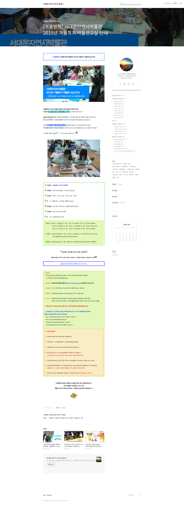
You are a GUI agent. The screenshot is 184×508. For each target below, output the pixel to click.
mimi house (132, 486)
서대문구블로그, (116, 166)
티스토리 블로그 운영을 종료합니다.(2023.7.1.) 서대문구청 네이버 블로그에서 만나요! (70, 460)
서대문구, (131, 174)
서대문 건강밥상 (119, 131)
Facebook (115, 203)
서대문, (137, 174)
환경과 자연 (119, 104)
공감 (130, 471)
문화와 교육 (119, 101)
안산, (113, 172)
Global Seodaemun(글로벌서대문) (124, 151)
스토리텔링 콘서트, (117, 164)
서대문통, (137, 169)
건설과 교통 (119, 111)
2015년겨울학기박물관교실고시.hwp (74, 264)
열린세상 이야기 (120, 127)
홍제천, (114, 177)
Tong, (117, 172)
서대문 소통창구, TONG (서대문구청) (134, 466)
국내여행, (131, 172)
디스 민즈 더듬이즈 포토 (134, 481)
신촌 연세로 (118, 142)
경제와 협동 (119, 106)
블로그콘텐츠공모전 (120, 149)
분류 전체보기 (118, 95)
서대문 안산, (115, 174)
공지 (114, 121)
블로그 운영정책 (47, 495)
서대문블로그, (125, 166)
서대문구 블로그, (127, 164)
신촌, (118, 177)
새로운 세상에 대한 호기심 (134, 490)
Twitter (122, 203)
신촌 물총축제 (119, 144)
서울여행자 (132, 477)
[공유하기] (49, 407)
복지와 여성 (119, 108)
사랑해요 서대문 (118, 99)
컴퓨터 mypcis (133, 474)
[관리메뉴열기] (180, 3)
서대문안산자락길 (120, 139)
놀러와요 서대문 (118, 137)
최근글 (114, 184)
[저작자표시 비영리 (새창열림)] (63, 408)
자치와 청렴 (118, 113)
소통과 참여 (119, 117)
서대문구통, (125, 172)
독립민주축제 (119, 146)
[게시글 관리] (51, 407)
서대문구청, (115, 169)
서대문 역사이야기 (120, 134)
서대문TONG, (130, 169)
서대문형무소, (122, 169)
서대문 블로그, (133, 166)
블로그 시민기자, (123, 174)
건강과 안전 (119, 115)
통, (120, 172)
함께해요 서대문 (118, 124)
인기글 (120, 184)
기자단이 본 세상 (120, 129)
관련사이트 (131, 495)
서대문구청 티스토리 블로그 (53, 4)
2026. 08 (127, 225)
